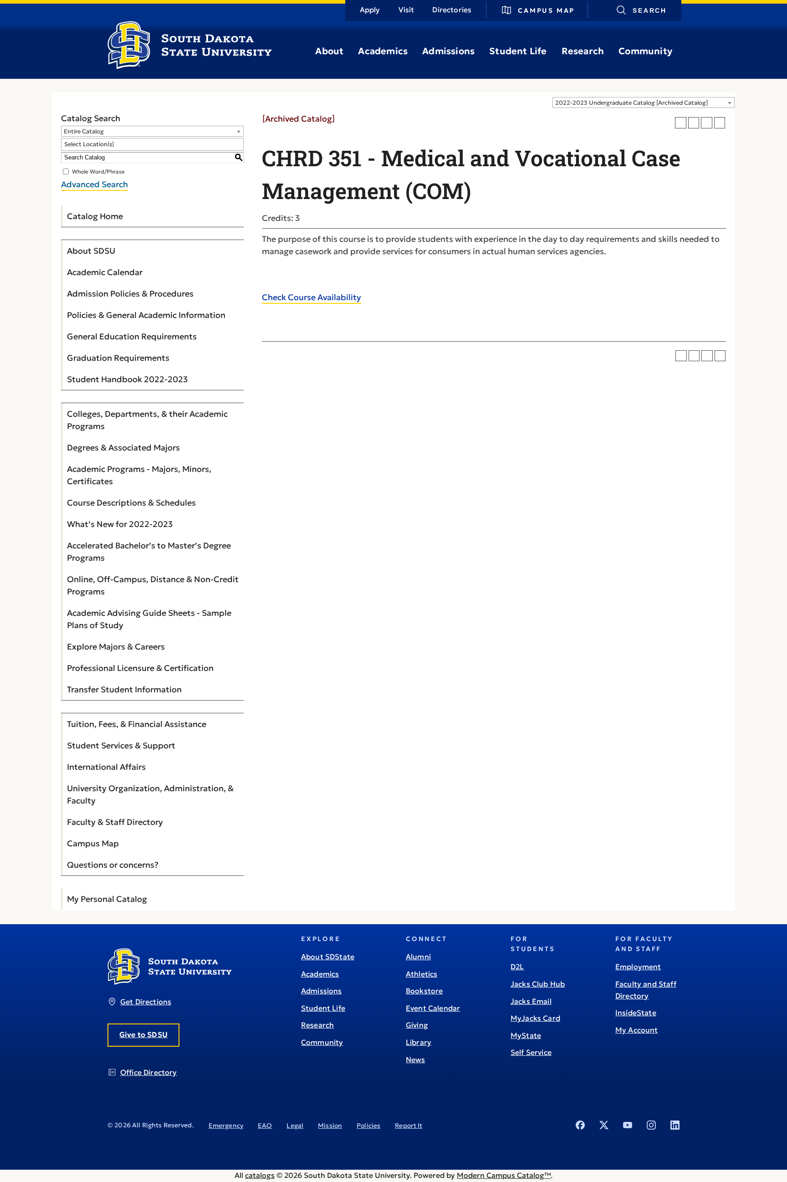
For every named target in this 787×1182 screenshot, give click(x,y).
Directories (451, 9)
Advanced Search (94, 184)
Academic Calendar (105, 272)
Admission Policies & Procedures (130, 293)
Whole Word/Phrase (98, 171)
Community (645, 51)
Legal (294, 1125)
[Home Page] (189, 65)
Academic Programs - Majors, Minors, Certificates (139, 475)
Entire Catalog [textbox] (84, 131)
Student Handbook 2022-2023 (127, 379)
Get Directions (145, 1001)
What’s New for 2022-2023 (120, 524)
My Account (636, 1029)
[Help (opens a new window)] (720, 122)
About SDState (327, 956)
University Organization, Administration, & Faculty (150, 794)
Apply (370, 9)
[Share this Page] (694, 122)
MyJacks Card (535, 1018)
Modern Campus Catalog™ (504, 1175)
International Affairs (106, 767)
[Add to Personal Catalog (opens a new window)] (680, 122)
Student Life (518, 51)
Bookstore (424, 990)
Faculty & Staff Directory (115, 822)
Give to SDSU (143, 1034)
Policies (368, 1125)
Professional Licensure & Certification (140, 668)
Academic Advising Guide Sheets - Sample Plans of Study (149, 619)
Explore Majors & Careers (116, 646)
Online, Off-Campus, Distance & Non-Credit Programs (153, 585)
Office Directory (148, 1072)
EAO (265, 1125)
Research (583, 51)
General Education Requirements (132, 336)
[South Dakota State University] (169, 982)
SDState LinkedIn (675, 1125)
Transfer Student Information (124, 689)
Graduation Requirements (118, 358)
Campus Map (546, 10)
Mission (330, 1125)
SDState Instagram (651, 1125)
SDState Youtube (627, 1125)
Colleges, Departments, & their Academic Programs (147, 420)
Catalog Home (95, 216)
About (329, 51)
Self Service (531, 1052)
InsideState (635, 1012)
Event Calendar (433, 1008)
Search (650, 10)
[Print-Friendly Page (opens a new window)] (706, 122)
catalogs (260, 1175)
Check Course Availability (311, 297)
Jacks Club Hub (538, 983)
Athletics (421, 973)
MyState (526, 1035)
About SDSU (91, 251)
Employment (638, 966)
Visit (406, 9)
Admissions (448, 51)
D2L (517, 966)
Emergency (226, 1125)
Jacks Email (531, 1001)
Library (418, 1042)
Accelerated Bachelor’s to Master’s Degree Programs (149, 551)
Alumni (418, 956)
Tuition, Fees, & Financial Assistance (136, 724)
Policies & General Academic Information (146, 315)
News (415, 1059)
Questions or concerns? (112, 865)
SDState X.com (603, 1125)
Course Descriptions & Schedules (131, 502)
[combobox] (643, 102)
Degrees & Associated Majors (123, 447)
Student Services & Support (121, 745)
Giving (417, 1024)
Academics (383, 51)
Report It (408, 1125)
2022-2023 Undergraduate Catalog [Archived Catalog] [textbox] (631, 103)
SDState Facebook (580, 1125)
